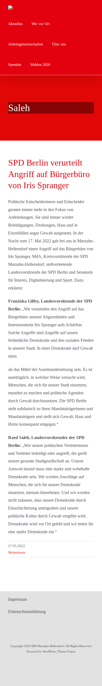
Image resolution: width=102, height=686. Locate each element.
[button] (60, 64)
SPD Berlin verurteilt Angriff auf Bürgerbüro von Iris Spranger (49, 174)
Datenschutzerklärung (27, 611)
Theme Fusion (67, 651)
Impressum (17, 599)
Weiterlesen (16, 552)
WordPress (48, 651)
